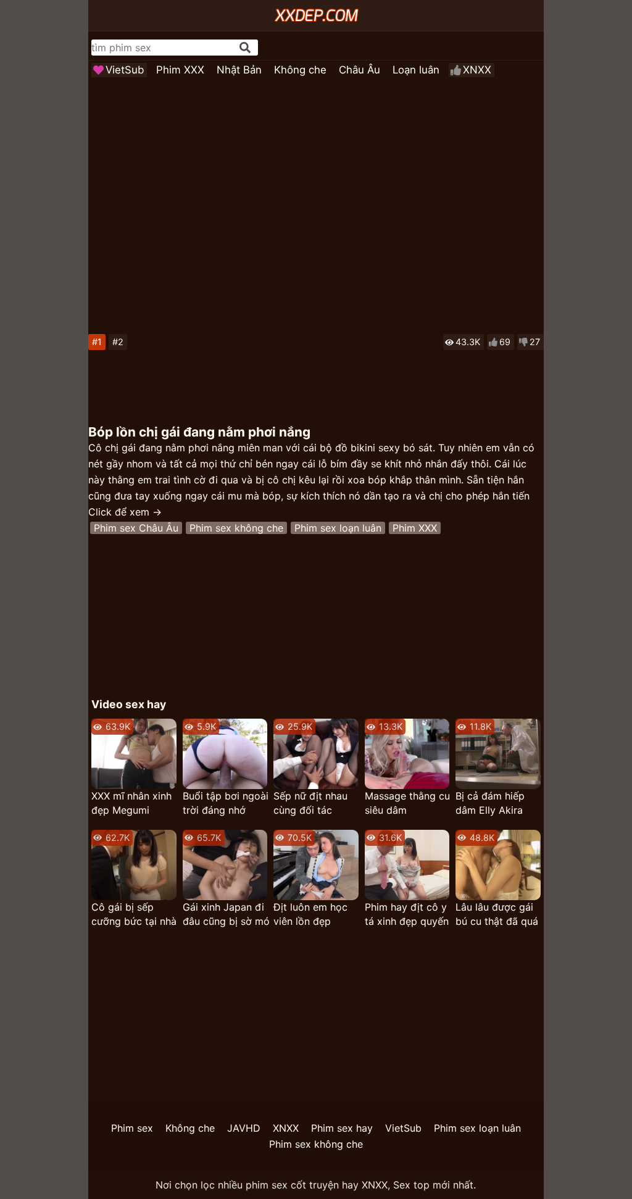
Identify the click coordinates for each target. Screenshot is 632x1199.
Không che (300, 70)
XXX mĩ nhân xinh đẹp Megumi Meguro (131, 803)
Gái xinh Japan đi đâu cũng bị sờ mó (226, 914)
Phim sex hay (342, 1128)
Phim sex (132, 1128)
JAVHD (243, 1128)
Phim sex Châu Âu (136, 528)
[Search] (245, 47)
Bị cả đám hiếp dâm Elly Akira (490, 803)
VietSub (125, 70)
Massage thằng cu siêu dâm (407, 803)
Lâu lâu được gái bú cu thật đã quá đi (496, 915)
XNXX (477, 70)
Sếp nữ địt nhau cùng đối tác (310, 803)
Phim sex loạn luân (337, 528)
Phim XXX (180, 70)
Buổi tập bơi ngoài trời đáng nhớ (225, 803)
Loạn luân (416, 70)
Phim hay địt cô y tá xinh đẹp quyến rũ (407, 915)
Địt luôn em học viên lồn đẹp (310, 914)
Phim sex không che (236, 528)
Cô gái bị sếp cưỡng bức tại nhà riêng (134, 915)
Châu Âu (359, 70)
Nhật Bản (239, 70)
